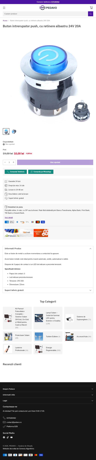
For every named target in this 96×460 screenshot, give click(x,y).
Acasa (5, 20)
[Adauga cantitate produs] (13, 162)
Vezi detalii (9, 217)
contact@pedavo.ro (14, 422)
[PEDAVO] (48, 8)
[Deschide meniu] (4, 7)
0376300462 (11, 418)
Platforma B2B (12, 426)
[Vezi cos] (91, 7)
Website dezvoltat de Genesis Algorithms (18, 449)
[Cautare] (90, 13)
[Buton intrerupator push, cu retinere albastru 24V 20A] (48, 78)
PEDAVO (12, 446)
